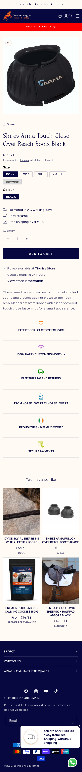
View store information (25, 281)
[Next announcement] (72, 4)
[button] (77, 16)
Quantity (9, 230)
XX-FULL (14, 181)
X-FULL (58, 174)
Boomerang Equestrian (27, 765)
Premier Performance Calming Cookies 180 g (21, 609)
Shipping (24, 160)
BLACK (11, 196)
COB (26, 174)
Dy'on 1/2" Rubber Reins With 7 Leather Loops (21, 540)
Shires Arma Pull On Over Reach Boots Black (60, 540)
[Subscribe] (72, 720)
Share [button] (11, 124)
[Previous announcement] (9, 4)
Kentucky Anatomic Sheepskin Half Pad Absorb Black (60, 611)
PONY (10, 174)
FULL (40, 174)
